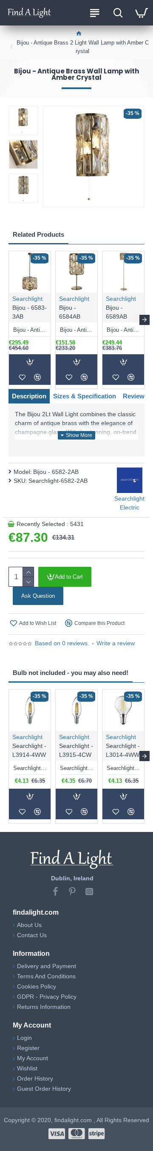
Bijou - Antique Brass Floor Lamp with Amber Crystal (123, 330)
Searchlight (27, 298)
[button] (8, 320)
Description (29, 396)
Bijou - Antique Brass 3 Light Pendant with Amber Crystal (29, 330)
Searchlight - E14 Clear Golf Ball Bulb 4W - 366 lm (123, 768)
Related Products (38, 234)
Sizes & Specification (84, 396)
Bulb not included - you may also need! (70, 672)
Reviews (135, 396)
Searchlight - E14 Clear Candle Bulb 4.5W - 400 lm (29, 768)
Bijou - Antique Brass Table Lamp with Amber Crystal (76, 330)
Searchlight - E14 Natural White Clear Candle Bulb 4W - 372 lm (76, 768)
